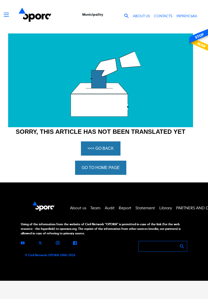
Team (95, 207)
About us (141, 16)
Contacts (163, 16)
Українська (186, 16)
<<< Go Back (101, 148)
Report (125, 207)
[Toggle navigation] (6, 14)
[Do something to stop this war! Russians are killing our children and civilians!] (198, 39)
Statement (145, 207)
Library (165, 207)
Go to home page (101, 167)
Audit (110, 207)
